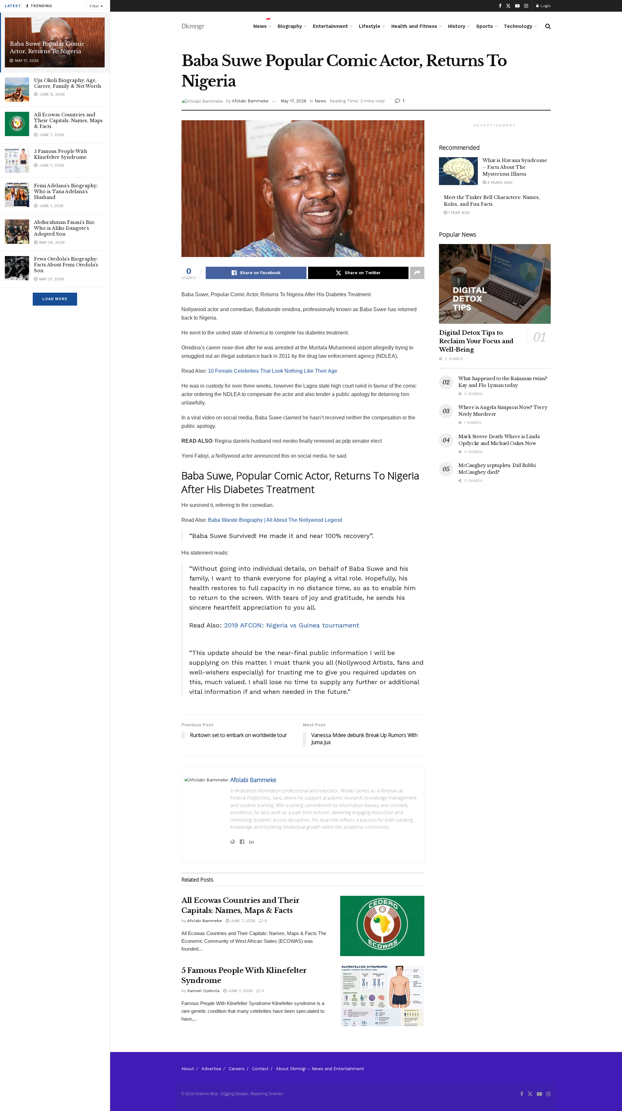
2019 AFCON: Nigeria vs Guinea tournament (291, 625)
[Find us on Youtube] (517, 6)
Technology (518, 26)
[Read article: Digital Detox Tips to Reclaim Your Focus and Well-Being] (495, 284)
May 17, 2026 (293, 101)
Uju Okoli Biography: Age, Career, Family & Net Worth (67, 83)
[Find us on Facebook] (500, 6)
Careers (237, 1068)
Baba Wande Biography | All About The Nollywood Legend (275, 520)
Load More (54, 299)
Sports (484, 26)
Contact (260, 1068)
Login (545, 6)
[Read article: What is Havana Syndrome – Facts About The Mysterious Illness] (458, 171)
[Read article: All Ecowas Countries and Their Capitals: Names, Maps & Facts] (382, 926)
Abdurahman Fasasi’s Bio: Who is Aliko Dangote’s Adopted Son (64, 228)
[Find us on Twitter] (508, 6)
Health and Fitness (414, 26)
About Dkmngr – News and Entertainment (320, 1068)
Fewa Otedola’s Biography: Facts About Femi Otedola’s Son (66, 265)
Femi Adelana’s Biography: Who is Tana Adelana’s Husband (66, 191)
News (260, 26)
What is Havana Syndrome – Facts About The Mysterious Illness (515, 167)
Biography (290, 26)
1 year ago (458, 212)
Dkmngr (192, 26)
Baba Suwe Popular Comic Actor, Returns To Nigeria (47, 48)
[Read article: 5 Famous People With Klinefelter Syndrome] (382, 996)
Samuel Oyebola (203, 990)
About (187, 1068)
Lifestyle (369, 26)
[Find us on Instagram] (526, 6)
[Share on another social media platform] (417, 273)
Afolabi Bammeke (250, 101)
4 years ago (499, 182)
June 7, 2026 (242, 920)
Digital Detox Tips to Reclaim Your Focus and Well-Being (476, 341)
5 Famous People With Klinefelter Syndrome (60, 154)
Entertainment (330, 26)
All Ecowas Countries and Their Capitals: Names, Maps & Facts (68, 120)
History (456, 26)
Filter (94, 6)
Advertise (211, 1068)
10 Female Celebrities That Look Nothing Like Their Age (272, 371)
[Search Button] (548, 26)
